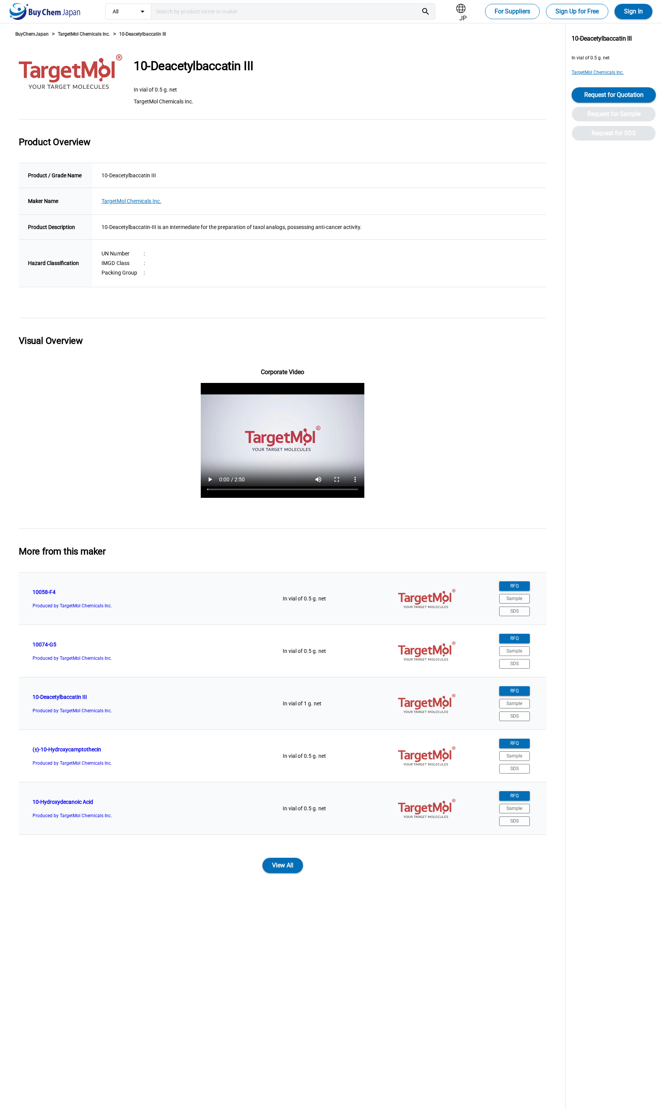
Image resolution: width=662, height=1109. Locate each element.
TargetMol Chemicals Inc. (84, 34)
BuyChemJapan (32, 34)
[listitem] (282, 598)
